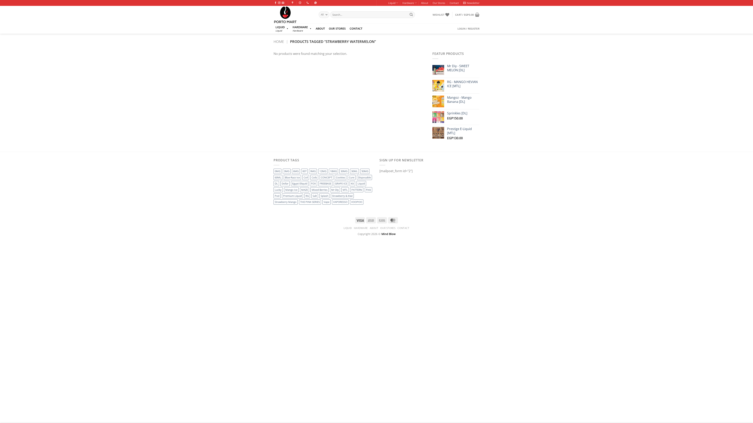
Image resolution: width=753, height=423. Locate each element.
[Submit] (411, 14)
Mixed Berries (319, 190)
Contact (454, 3)
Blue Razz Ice (292, 177)
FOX (313, 183)
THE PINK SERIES (310, 202)
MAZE (304, 190)
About (424, 3)
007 (304, 171)
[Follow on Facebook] (275, 3)
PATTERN (356, 190)
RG (307, 196)
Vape (326, 202)
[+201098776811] (308, 2)
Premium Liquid (292, 196)
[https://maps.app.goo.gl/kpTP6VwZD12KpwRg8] (293, 2)
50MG (364, 171)
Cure (351, 177)
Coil (306, 177)
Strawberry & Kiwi (342, 196)
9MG (313, 171)
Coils (314, 177)
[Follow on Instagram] (279, 3)
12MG (322, 171)
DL (276, 183)
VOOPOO (356, 202)
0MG (277, 171)
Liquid (392, 3)
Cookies (340, 177)
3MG (286, 171)
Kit (352, 183)
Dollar (285, 183)
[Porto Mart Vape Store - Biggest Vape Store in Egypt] (293, 15)
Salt (315, 196)
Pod (277, 196)
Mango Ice (291, 190)
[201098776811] (316, 2)
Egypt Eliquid (299, 183)
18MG (333, 171)
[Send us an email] (283, 3)
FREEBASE (325, 183)
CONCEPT (326, 177)
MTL (345, 190)
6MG (296, 171)
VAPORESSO (340, 202)
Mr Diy (335, 190)
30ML (354, 171)
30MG (344, 171)
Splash (324, 196)
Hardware (408, 3)
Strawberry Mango (285, 202)
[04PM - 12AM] (300, 2)
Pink (368, 190)
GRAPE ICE (341, 183)
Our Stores (439, 3)
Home (279, 41)
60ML (278, 177)
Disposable (364, 177)
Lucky (278, 190)
